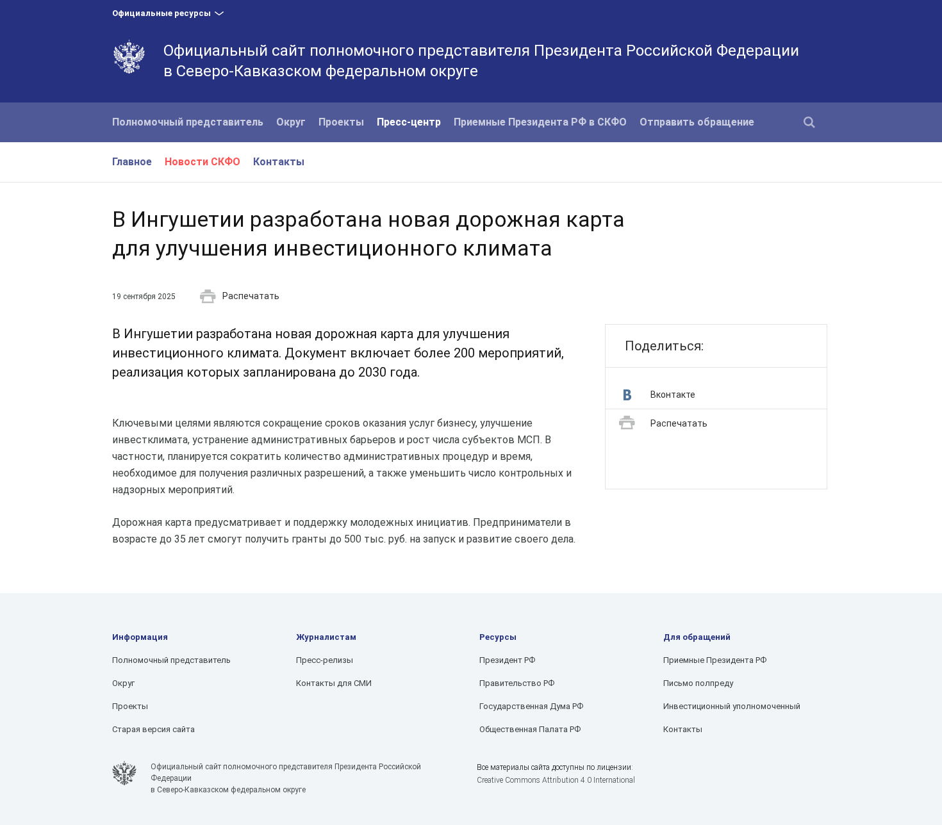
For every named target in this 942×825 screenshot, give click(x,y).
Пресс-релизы (324, 660)
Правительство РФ (516, 683)
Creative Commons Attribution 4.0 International (556, 780)
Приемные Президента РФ (714, 660)
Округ (291, 122)
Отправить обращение (697, 122)
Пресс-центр (409, 122)
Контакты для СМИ (334, 683)
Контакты (278, 162)
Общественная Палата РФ (530, 729)
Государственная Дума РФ (531, 706)
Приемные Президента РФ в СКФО (540, 122)
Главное (132, 162)
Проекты (341, 122)
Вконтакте (672, 394)
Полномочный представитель (187, 122)
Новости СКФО (202, 162)
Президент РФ (507, 660)
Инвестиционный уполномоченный (731, 706)
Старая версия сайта (153, 729)
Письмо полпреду (698, 683)
